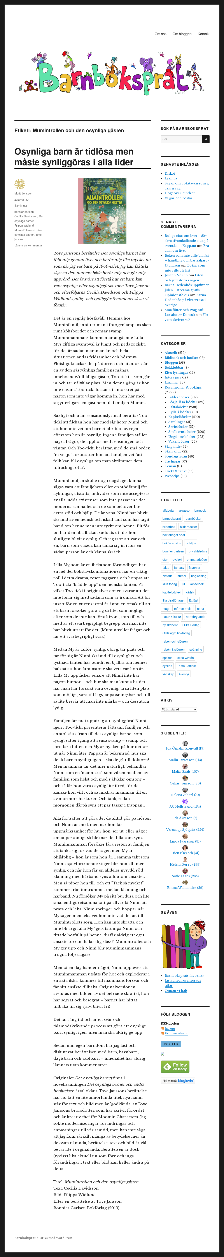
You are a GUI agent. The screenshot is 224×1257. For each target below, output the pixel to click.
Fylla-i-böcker (179, 412)
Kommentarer (176, 1033)
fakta (166, 567)
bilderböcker (188, 526)
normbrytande (195, 616)
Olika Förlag (190, 625)
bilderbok (169, 526)
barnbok (200, 510)
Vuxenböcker (179, 442)
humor (181, 576)
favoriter (194, 567)
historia (168, 576)
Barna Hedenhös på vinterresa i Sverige (185, 300)
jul (183, 584)
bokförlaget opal (174, 535)
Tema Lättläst (186, 666)
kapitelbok (197, 584)
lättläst (193, 600)
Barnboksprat (24, 1238)
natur (200, 608)
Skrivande (173, 451)
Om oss (160, 33)
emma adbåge (197, 559)
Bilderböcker (179, 397)
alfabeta (168, 510)
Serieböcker (178, 427)
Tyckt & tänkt (176, 471)
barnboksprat (172, 518)
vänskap (168, 674)
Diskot (170, 173)
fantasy (179, 567)
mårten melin (183, 608)
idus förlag (170, 584)
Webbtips (172, 476)
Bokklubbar (174, 368)
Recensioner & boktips (183, 387)
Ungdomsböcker (182, 437)
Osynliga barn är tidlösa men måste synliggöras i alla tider (73, 156)
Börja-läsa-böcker (182, 402)
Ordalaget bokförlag (176, 633)
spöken (168, 657)
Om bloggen (182, 33)
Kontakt (204, 33)
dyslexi (177, 559)
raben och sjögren (175, 641)
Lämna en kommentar (28, 245)
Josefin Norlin (176, 275)
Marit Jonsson (23, 193)
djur (165, 559)
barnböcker (193, 518)
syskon (167, 666)
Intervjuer (173, 377)
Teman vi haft (176, 990)
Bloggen (171, 363)
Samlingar (20, 205)
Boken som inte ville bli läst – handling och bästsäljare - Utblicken (187, 260)
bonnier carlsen (24, 212)
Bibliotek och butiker (181, 358)
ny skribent (170, 625)
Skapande (172, 447)
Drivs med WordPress (56, 1238)
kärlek (190, 592)
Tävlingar (173, 461)
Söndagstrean (176, 456)
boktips (191, 543)
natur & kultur (172, 616)
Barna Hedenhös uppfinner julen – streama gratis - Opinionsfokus (187, 290)
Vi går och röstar (178, 198)
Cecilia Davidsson (25, 216)
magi (166, 608)
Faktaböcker (178, 407)
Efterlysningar (176, 373)
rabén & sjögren (174, 649)
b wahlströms (198, 551)
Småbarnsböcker (182, 432)
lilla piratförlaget (173, 600)
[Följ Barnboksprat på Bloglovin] (185, 1081)
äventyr (184, 674)
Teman (170, 466)
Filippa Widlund (24, 225)
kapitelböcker (172, 592)
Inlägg (170, 1028)
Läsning (171, 382)
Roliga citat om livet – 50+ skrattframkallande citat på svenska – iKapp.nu (186, 241)
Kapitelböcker (179, 417)
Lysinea (171, 178)
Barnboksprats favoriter (184, 976)
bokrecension (172, 543)
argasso (184, 510)
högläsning (198, 576)
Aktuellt (171, 353)
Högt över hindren (180, 193)
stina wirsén (185, 657)
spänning (195, 649)
